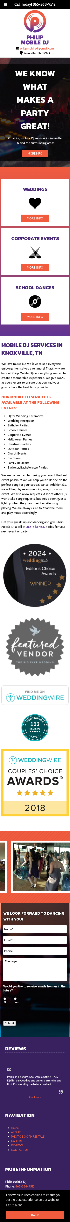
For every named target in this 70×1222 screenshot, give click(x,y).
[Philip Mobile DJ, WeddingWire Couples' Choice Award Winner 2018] (35, 815)
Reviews (17, 1145)
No (6, 1002)
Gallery (17, 1141)
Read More (35, 1097)
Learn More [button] (14, 1205)
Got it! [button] (35, 1215)
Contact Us (20, 1150)
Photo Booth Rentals (28, 1136)
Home (15, 1128)
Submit (9, 1023)
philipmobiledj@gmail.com (37, 48)
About (16, 1132)
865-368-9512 (36, 527)
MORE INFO (35, 153)
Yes (17, 1002)
